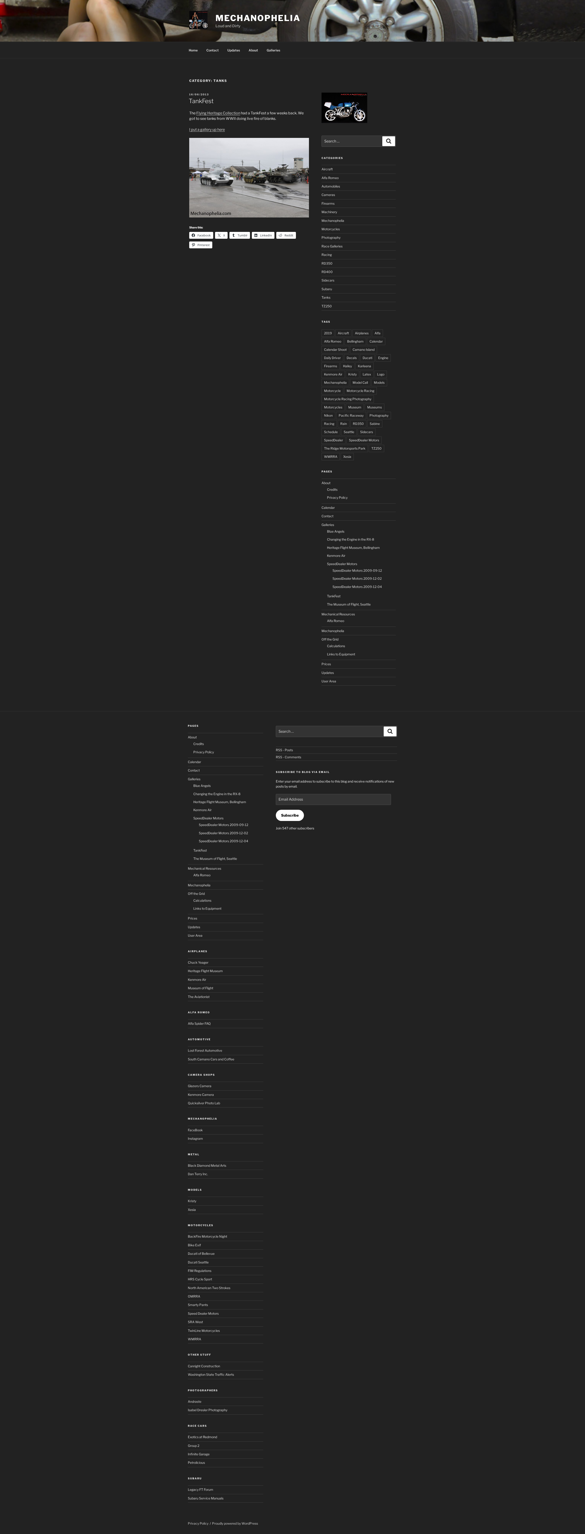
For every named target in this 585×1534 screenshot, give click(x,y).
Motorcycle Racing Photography (347, 399)
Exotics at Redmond (202, 1437)
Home (193, 50)
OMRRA (194, 1296)
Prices (326, 664)
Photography (331, 237)
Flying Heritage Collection (218, 113)
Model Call (360, 382)
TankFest (201, 101)
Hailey (347, 366)
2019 (328, 333)
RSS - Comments (288, 757)
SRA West (195, 1322)
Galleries (273, 50)
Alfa (377, 333)
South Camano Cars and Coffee (211, 1059)
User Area (329, 681)
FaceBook (195, 1130)
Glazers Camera (199, 1086)
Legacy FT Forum (200, 1489)
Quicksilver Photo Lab (204, 1103)
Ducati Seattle (198, 1262)
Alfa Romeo (330, 178)
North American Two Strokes (209, 1288)
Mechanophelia (257, 18)
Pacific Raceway (351, 415)
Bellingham (355, 341)
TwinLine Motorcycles (204, 1331)
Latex (367, 374)
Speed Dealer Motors (203, 1313)
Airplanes (362, 333)
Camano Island (364, 349)
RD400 (327, 272)
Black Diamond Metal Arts (207, 1165)
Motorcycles (331, 229)
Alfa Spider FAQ (199, 1023)
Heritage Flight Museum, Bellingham (353, 548)
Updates (233, 50)
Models (379, 382)
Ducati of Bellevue (201, 1253)
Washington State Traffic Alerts (211, 1374)
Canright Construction (204, 1366)
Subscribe (290, 815)
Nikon (328, 415)
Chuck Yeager (198, 962)
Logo (380, 374)
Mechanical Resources (338, 614)
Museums (374, 407)
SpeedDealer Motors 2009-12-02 (357, 578)
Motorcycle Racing (360, 391)
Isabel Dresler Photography (207, 1410)
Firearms (328, 203)
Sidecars (328, 280)
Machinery (329, 212)
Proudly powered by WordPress (235, 1523)
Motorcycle (332, 391)
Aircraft (327, 169)
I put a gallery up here (207, 129)
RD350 (327, 263)
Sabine (375, 424)
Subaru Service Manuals (205, 1498)
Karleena (364, 366)
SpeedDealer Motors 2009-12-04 (357, 587)
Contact (212, 50)
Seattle (349, 432)
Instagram (195, 1138)
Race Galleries (332, 246)
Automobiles (331, 186)
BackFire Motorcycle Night (207, 1236)
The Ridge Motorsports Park (344, 448)
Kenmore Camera (201, 1095)
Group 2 (193, 1446)
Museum (354, 407)
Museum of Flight (200, 988)
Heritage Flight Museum (205, 971)
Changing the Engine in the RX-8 (350, 539)
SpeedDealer (333, 440)
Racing (327, 255)
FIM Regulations (199, 1271)
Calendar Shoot (335, 349)
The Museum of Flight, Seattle (349, 604)
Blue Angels (335, 531)
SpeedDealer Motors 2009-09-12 (357, 570)
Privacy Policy (337, 497)
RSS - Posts (284, 750)
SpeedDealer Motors (364, 440)
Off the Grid (330, 639)
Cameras (328, 195)
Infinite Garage (199, 1454)
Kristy (352, 374)
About (253, 50)
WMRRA (330, 457)
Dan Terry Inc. (198, 1174)
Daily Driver (332, 358)
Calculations (336, 646)
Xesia (347, 457)
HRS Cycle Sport (200, 1279)
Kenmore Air (333, 374)
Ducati (367, 358)
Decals (352, 358)
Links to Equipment (341, 654)
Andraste (194, 1401)
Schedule (331, 432)
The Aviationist (199, 997)
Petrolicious (196, 1462)
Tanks (326, 297)
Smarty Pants (198, 1305)
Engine (383, 358)
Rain (343, 424)
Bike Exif (194, 1245)
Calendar (376, 341)
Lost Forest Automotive (205, 1050)
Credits (332, 489)
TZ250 (327, 306)
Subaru (327, 289)
